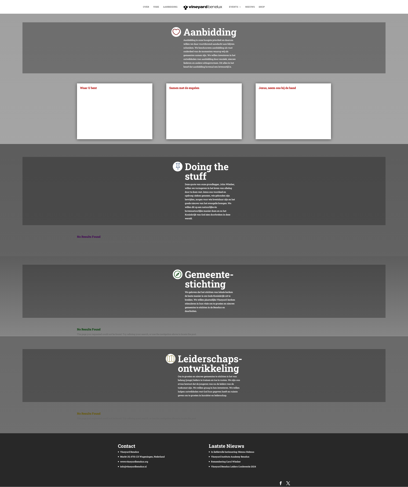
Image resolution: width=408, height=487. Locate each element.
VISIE (156, 7)
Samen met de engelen (184, 88)
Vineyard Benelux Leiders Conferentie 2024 (233, 466)
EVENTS (233, 7)
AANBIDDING (170, 7)
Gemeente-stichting (209, 279)
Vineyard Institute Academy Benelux (230, 456)
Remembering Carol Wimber (226, 461)
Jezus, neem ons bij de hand (277, 88)
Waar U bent (88, 88)
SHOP (262, 7)
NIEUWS (250, 7)
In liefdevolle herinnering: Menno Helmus (232, 451)
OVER (146, 7)
